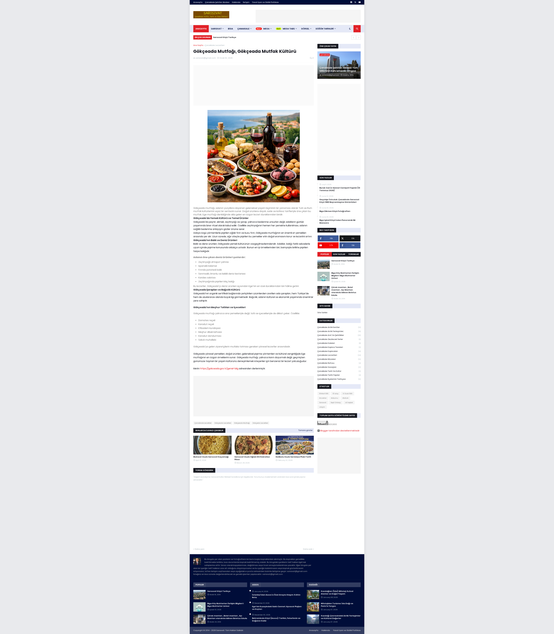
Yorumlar (353, 254)
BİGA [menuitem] (230, 28)
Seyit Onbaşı (336, 402)
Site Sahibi (322, 312)
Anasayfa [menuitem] (201, 28)
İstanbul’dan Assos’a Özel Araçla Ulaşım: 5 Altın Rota (276, 596)
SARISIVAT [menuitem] (216, 28)
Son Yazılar (339, 254)
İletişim (246, 2)
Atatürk (345, 398)
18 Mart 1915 (323, 393)
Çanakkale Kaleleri (339, 343)
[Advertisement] (308, 16)
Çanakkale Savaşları (339, 367)
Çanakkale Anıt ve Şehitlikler (339, 335)
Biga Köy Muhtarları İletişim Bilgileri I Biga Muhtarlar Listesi (345, 276)
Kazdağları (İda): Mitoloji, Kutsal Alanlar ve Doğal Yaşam (337, 592)
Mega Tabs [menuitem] (289, 28)
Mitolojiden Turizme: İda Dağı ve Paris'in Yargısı (337, 604)
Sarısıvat (322, 402)
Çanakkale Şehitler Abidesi (217, 2)
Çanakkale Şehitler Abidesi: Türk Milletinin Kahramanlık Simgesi (339, 69)
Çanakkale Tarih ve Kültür (339, 371)
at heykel (349, 402)
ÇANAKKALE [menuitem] (243, 28)
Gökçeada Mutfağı (242, 423)
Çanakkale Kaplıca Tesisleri (339, 347)
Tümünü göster (305, 430)
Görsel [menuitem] (305, 28)
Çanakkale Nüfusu (339, 363)
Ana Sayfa (198, 45)
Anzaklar (322, 398)
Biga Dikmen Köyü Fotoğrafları (334, 211)
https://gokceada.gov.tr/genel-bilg (219, 368)
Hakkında (236, 2)
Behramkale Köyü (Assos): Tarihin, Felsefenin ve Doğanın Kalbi (276, 619)
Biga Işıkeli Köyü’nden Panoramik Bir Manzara (337, 221)
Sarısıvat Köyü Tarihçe (224, 37)
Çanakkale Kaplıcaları (339, 351)
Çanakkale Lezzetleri (214, 45)
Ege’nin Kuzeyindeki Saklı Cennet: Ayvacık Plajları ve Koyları (277, 607)
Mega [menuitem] (266, 28)
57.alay (335, 393)
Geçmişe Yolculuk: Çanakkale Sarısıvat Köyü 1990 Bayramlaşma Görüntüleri (339, 200)
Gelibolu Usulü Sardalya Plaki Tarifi (293, 457)
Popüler (325, 254)
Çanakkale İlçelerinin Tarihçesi (339, 379)
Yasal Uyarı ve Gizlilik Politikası (265, 2)
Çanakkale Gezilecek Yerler (339, 339)
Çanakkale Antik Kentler (339, 327)
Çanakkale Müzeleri (339, 359)
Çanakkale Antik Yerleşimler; (339, 331)
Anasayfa (197, 2)
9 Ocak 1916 (347, 393)
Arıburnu (334, 398)
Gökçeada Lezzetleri (223, 423)
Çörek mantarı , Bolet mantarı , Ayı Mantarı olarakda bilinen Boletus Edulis (343, 291)
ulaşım (322, 407)
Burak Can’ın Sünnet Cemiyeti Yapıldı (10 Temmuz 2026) (339, 189)
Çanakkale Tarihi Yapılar (339, 375)
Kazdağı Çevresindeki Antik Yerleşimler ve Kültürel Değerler (341, 617)
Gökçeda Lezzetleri (260, 423)
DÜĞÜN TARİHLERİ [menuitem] (325, 28)
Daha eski (307, 549)
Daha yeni (199, 549)
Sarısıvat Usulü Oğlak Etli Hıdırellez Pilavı (252, 458)
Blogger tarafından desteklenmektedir (340, 430)
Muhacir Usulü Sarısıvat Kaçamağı (211, 457)
